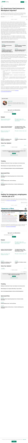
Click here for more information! (11, 200)
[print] (26, 19)
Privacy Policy (24, 439)
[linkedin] (12, 19)
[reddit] (15, 19)
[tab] (3, 145)
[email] (16, 19)
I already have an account (14, 277)
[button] (1, 2)
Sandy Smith (3, 16)
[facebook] (11, 19)
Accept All (14, 441)
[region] (14, 147)
